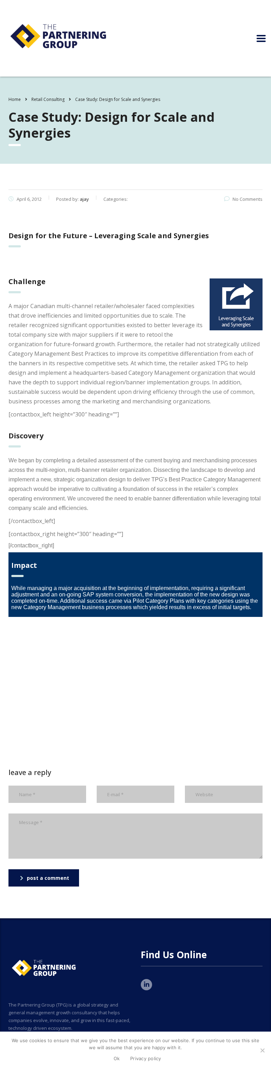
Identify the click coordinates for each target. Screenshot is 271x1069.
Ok (117, 1058)
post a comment (48, 878)
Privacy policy (145, 1058)
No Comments (248, 199)
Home (14, 99)
